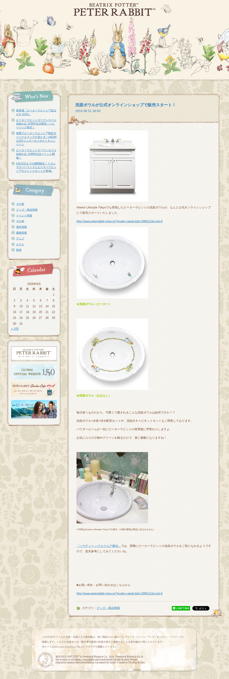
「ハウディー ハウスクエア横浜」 (98, 546)
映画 (18, 249)
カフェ (20, 244)
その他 (20, 204)
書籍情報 (21, 232)
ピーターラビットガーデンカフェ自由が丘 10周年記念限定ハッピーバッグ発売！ (36, 123)
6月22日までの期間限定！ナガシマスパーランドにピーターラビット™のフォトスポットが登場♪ (36, 167)
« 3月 (15, 328)
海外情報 (21, 226)
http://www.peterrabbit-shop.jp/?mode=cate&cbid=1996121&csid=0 (119, 221)
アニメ (20, 238)
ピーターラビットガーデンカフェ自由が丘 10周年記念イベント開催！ (36, 154)
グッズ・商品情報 (27, 209)
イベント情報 (24, 215)
